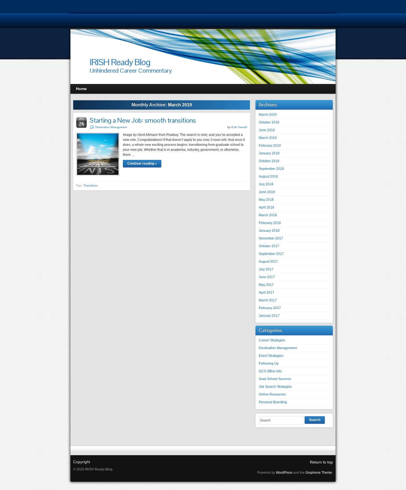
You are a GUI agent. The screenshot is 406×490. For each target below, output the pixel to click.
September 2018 (271, 169)
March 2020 (268, 115)
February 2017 (270, 308)
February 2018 (270, 223)
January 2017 (269, 316)
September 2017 (271, 254)
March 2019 (268, 138)
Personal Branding (273, 402)
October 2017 (269, 246)
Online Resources (272, 394)
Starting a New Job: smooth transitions (144, 120)
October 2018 (269, 161)
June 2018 (267, 192)
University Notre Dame (50, 21)
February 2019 (270, 145)
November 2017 (271, 238)
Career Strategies (272, 340)
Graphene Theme (318, 473)
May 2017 (266, 285)
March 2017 (268, 300)
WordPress (284, 473)
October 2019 (269, 122)
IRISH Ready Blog (120, 62)
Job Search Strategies (275, 387)
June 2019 (267, 130)
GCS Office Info (270, 371)
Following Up (269, 363)
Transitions (90, 185)
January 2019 (269, 153)
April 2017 (266, 292)
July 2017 (266, 269)
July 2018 (266, 184)
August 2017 (268, 262)
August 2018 (268, 176)
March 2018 (268, 215)
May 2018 (266, 200)
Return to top (321, 462)
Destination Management (111, 127)
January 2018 (269, 231)
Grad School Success (275, 379)
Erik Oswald (239, 127)
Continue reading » (142, 163)
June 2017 (267, 277)
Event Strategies (271, 356)
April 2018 (266, 207)
